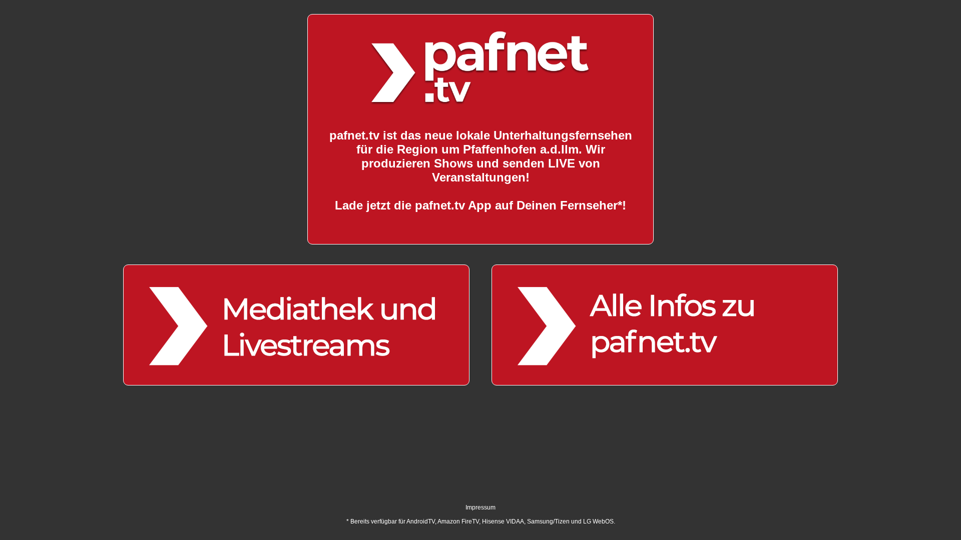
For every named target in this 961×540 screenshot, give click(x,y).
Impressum (480, 507)
